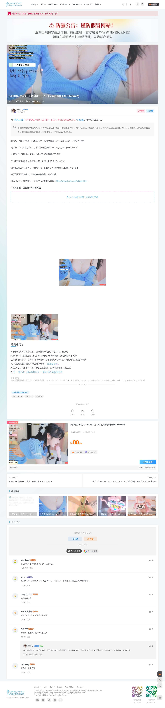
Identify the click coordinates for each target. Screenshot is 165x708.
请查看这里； (53, 363)
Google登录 (92, 551)
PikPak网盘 (19, 120)
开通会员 (154, 4)
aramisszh (25, 560)
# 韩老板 (39, 396)
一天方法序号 (26, 611)
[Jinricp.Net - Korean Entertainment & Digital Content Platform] (15, 692)
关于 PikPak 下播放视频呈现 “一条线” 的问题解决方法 (37, 372)
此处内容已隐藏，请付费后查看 (83, 197)
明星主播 (19, 101)
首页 (12, 101)
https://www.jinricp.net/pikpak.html (71, 180)
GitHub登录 (75, 551)
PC (42, 4)
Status (59, 687)
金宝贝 (20, 109)
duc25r (24, 577)
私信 (151, 111)
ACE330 (24, 628)
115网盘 (80, 120)
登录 (76, 539)
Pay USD (88, 4)
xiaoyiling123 (26, 594)
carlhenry (25, 664)
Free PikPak (69, 687)
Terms (52, 687)
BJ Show (64, 4)
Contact (80, 687)
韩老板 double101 (32, 101)
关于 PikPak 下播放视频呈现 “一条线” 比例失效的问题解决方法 (50, 120)
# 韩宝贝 (29, 396)
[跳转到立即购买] (159, 697)
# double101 (17, 396)
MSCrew (52, 4)
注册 (91, 539)
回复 (31, 568)
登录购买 (148, 462)
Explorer (76, 4)
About (36, 687)
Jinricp (33, 4)
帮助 (97, 4)
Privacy (44, 687)
